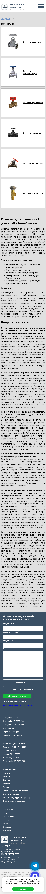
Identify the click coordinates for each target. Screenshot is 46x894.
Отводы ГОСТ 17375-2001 (14, 721)
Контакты (7, 830)
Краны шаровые (9, 769)
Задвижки (7, 783)
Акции (5, 823)
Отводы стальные (10, 717)
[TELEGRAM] (35, 866)
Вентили (7, 780)
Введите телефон (10, 632)
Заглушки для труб (11, 757)
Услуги (6, 813)
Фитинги (6, 787)
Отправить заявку (17, 696)
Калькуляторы (9, 820)
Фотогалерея (8, 816)
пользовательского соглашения (18, 705)
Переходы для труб (11, 731)
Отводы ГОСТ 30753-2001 (14, 724)
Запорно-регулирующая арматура (17, 797)
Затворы (6, 776)
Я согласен (23, 889)
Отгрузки (7, 827)
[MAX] (35, 876)
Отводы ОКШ (8, 728)
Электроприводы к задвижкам (15, 790)
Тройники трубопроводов (14, 743)
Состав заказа (9, 649)
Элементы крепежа (11, 794)
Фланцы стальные (10, 750)
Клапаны (6, 773)
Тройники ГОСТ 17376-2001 (14, 747)
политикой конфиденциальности (28, 885)
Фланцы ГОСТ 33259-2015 (14, 754)
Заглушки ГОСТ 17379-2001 (14, 761)
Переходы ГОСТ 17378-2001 (14, 735)
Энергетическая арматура (14, 801)
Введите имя (8, 624)
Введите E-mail (9, 640)
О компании (8, 809)
